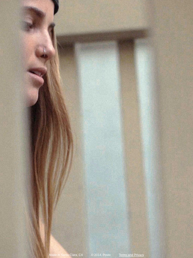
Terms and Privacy (131, 255)
